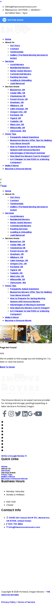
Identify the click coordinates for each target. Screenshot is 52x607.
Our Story (15, 45)
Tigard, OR (15, 118)
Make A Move (12, 165)
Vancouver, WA (18, 130)
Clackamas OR (17, 96)
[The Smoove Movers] (3, 185)
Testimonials (16, 51)
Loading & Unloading (21, 80)
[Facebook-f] (4, 414)
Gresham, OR (17, 102)
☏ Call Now (6, 174)
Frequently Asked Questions (24, 137)
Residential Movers (20, 67)
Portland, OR (16, 115)
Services (9, 61)
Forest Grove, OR (19, 99)
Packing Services (19, 77)
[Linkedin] (25, 414)
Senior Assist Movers (21, 70)
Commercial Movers (20, 74)
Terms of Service (26, 602)
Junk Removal (17, 83)
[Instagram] (11, 414)
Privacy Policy (8, 602)
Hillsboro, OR (16, 105)
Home (8, 39)
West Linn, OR (17, 124)
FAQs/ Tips (10, 134)
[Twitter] (18, 414)
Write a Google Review (13, 455)
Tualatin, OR (16, 121)
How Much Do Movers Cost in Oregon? (30, 156)
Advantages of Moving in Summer (27, 152)
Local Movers (17, 64)
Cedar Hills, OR (17, 92)
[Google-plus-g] (32, 414)
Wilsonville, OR (17, 127)
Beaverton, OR (17, 89)
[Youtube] (38, 414)
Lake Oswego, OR (19, 108)
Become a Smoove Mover (18, 168)
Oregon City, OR (18, 111)
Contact (14, 48)
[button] (26, 469)
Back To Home (7, 367)
